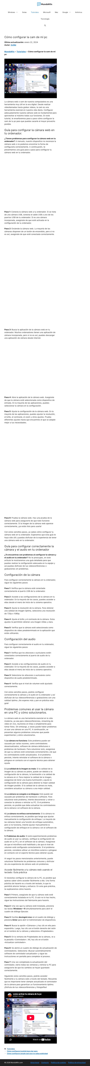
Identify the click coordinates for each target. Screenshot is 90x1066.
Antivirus (78, 12)
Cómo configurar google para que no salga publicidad (27, 1053)
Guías (24, 12)
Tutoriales (35, 12)
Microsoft (46, 12)
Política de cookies (58, 1062)
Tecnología (45, 19)
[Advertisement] (30, 172)
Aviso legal (34, 1062)
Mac (56, 12)
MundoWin (9, 51)
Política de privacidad (77, 1062)
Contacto (45, 1062)
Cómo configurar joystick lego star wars (22, 1051)
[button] (45, 25)
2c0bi (13, 45)
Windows (11, 12)
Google (65, 12)
